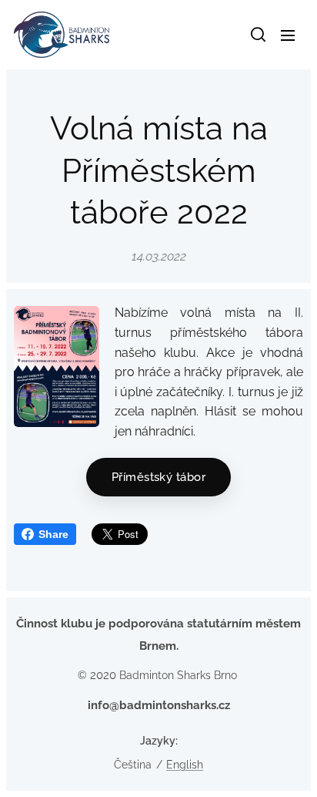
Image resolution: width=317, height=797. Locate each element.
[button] (257, 34)
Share (53, 534)
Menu (287, 34)
